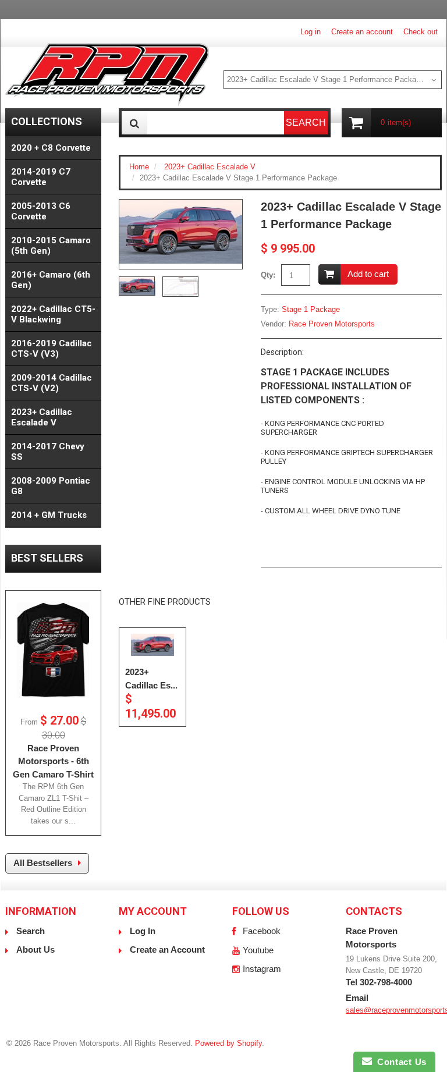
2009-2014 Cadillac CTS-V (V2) (51, 382)
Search (30, 931)
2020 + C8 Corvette (51, 148)
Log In (142, 931)
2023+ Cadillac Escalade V (210, 166)
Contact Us (399, 1062)
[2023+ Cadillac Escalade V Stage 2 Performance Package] (152, 645)
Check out (420, 31)
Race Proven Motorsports (332, 324)
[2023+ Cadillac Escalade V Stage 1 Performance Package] (180, 232)
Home (139, 166)
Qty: (268, 275)
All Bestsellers (42, 863)
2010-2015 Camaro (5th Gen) (51, 245)
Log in (310, 31)
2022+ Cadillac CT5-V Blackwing (53, 314)
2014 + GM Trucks (49, 515)
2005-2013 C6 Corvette (40, 211)
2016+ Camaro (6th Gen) (50, 279)
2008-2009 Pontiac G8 (50, 485)
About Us (35, 949)
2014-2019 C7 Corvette (40, 176)
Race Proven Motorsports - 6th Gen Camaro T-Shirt (53, 761)
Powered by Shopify (228, 1043)
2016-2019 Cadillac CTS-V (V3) (51, 348)
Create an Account (167, 949)
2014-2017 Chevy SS (47, 451)
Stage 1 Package (311, 309)
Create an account (362, 31)
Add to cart (368, 274)
